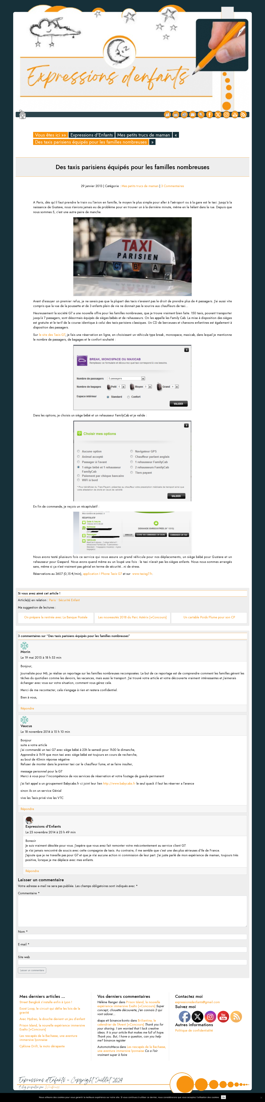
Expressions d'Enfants (92, 135)
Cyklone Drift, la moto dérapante (42, 1046)
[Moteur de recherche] (201, 114)
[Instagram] (226, 114)
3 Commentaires (172, 186)
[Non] (261, 1097)
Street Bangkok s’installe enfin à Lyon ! (45, 1002)
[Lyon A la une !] (167, 114)
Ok (223, 1097)
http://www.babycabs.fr (119, 783)
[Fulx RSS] (243, 114)
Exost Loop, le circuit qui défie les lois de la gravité (49, 1010)
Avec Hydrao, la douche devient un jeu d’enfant (52, 1019)
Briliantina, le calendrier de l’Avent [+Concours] (126, 1022)
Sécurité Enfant (69, 600)
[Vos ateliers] (175, 114)
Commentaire (29, 893)
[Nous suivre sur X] (218, 114)
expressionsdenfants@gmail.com (197, 1002)
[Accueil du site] (22, 114)
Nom (23, 931)
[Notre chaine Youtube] (234, 114)
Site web (24, 957)
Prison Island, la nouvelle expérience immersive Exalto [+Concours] (52, 1027)
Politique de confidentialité (194, 1030)
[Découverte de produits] (184, 114)
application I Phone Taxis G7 (102, 573)
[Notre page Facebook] (209, 114)
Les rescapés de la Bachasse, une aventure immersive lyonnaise (48, 1038)
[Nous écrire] (192, 114)
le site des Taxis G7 (52, 334)
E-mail (23, 944)
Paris (52, 600)
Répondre (27, 708)
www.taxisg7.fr (142, 573)
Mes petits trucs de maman (143, 135)
